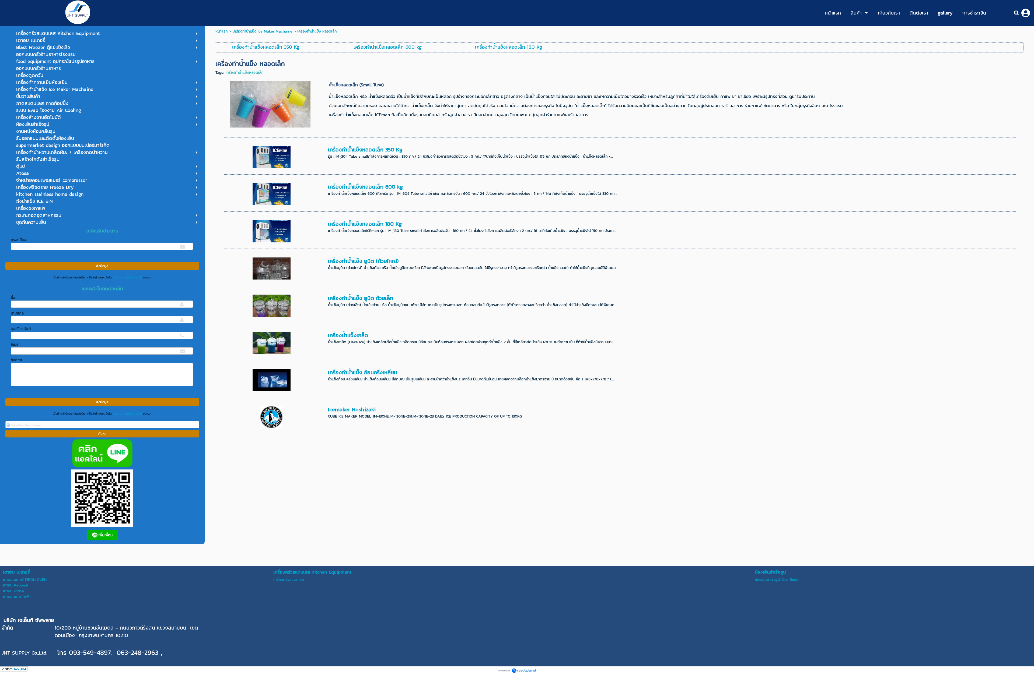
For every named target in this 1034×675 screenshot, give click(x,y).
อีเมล (14, 344)
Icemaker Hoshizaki (352, 409)
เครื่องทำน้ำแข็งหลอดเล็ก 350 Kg (365, 150)
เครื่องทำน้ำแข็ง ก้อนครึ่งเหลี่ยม (362, 372)
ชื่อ (13, 298)
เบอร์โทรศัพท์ (21, 329)
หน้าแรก (221, 31)
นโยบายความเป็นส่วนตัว (127, 277)
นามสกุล (17, 313)
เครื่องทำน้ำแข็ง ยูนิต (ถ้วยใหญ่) (363, 261)
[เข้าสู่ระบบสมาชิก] (1025, 13)
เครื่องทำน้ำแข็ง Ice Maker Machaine (262, 31)
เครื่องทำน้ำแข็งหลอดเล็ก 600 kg (365, 187)
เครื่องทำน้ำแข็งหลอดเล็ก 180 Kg (365, 224)
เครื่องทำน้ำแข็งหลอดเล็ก (244, 72)
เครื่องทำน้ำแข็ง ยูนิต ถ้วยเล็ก (360, 298)
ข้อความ (17, 360)
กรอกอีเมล (19, 240)
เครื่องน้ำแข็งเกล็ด (348, 335)
